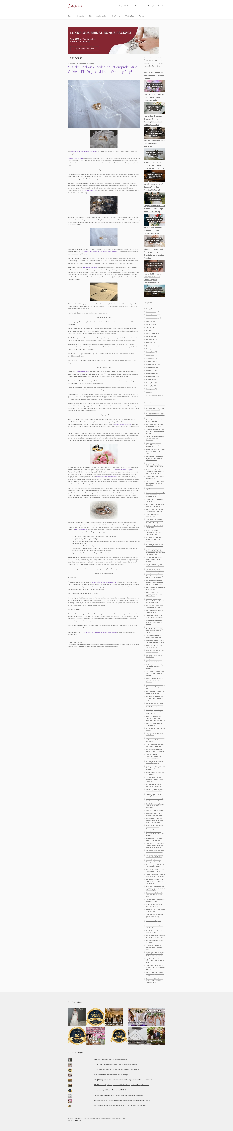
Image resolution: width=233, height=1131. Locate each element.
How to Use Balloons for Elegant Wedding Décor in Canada (154, 75)
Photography (149, 336)
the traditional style (83, 372)
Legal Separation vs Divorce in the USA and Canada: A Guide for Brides (155, 960)
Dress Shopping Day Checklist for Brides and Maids (155, 588)
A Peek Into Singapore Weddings (155, 810)
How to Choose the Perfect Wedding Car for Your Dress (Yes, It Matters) (155, 833)
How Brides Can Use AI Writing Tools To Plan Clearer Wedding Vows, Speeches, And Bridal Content (154, 629)
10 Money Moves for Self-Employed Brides (153, 515)
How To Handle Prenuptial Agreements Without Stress (154, 785)
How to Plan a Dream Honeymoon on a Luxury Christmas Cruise (155, 936)
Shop (120, 6)
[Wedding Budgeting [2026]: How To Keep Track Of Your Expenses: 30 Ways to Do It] (137, 1036)
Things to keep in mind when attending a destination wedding (154, 559)
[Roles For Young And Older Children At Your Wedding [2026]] (137, 1017)
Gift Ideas (148, 330)
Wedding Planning (151, 376)
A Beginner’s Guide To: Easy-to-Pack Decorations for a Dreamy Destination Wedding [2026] (122, 1100)
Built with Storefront (74, 1120)
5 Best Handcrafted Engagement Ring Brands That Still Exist (155, 745)
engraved (113, 644)
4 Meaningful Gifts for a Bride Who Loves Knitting (154, 646)
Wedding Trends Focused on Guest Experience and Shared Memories (154, 622)
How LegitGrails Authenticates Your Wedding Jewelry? (154, 762)
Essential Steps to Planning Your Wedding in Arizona (155, 900)
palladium (123, 644)
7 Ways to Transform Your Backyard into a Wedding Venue (155, 570)
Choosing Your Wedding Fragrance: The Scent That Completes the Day (153, 532)
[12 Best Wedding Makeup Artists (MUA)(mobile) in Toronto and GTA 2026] (95, 1017)
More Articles (116, 16)
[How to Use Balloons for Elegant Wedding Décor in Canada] (154, 86)
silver (82, 646)
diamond (96, 644)
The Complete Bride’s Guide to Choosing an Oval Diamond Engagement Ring (154, 980)
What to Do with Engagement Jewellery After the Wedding (154, 790)
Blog (90, 16)
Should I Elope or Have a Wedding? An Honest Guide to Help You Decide (154, 594)
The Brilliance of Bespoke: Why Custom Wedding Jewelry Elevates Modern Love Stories (154, 916)
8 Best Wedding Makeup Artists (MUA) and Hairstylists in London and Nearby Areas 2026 (121, 1105)
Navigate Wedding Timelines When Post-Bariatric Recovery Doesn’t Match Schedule (154, 820)
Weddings (148, 392)
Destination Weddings (152, 318)
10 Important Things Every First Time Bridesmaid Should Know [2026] (115, 1064)
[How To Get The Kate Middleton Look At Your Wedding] (77, 1017)
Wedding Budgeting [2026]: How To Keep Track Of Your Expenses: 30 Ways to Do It (119, 1095)
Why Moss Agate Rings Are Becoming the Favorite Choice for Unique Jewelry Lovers (155, 600)
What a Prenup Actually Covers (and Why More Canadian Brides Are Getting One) (155, 711)
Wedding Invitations (151, 364)
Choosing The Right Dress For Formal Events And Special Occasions (154, 680)
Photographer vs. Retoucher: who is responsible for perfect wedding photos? (155, 494)
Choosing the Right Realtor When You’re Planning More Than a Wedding (155, 767)
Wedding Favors (150, 361)
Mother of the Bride (151, 333)
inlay (117, 644)
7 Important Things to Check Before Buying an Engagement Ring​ (154, 947)
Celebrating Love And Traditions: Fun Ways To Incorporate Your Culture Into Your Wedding (155, 845)
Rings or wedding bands (75, 158)
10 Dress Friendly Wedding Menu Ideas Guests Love (155, 477)
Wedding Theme (150, 383)
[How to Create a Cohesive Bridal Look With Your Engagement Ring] (154, 108)
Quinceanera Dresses (152, 346)
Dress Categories (100, 16)
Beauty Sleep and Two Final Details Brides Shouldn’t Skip (154, 814)
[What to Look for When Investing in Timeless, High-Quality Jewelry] (154, 241)
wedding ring (100, 646)
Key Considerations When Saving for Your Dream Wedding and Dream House (155, 739)
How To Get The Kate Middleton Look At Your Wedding (110, 1059)
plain (127, 644)
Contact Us (161, 6)
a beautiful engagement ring (123, 424)
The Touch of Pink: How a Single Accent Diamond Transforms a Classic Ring (155, 483)
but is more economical (88, 190)
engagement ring (105, 644)
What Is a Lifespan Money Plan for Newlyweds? (154, 724)
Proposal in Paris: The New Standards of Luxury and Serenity (153, 539)
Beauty (148, 309)
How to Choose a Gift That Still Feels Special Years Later (154, 800)
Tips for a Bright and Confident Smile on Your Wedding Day (155, 865)
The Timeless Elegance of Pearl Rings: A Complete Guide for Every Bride (155, 673)
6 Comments (90, 63)
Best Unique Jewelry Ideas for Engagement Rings (154, 611)
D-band (91, 644)
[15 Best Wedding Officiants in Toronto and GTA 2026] (77, 1036)
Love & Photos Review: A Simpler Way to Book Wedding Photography (153, 187)
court (78, 644)
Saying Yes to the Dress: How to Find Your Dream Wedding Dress (155, 641)
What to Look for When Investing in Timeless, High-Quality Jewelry (153, 230)
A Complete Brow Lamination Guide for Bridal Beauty (154, 905)
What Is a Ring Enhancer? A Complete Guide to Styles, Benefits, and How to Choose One (155, 718)
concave (73, 644)
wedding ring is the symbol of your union (83, 151)
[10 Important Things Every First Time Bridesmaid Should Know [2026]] (156, 1017)
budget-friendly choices (90, 267)
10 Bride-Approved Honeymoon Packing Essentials (154, 500)
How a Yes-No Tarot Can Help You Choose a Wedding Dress (155, 870)
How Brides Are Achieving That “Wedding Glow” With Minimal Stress (154, 698)
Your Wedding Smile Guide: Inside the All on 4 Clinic (155, 931)
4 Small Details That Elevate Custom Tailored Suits (154, 661)
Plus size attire (150, 339)
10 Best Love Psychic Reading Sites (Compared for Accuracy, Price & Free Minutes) (154, 521)
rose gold (70, 646)
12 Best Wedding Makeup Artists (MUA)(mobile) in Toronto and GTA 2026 (116, 1069)
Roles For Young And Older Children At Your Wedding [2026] (112, 1075)
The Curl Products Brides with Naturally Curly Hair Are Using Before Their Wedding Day (154, 575)
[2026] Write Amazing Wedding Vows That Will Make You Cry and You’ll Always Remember (121, 1085)
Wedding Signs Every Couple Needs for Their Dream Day (154, 839)
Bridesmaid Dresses (151, 315)
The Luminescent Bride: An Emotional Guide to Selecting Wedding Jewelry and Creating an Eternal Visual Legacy (155, 551)
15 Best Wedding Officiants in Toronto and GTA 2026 (110, 1090)
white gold (108, 646)
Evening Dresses (150, 324)
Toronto (142, 16)
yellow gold (114, 646)
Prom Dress (149, 342)
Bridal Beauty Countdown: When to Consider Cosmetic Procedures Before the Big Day (155, 888)
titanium (87, 646)
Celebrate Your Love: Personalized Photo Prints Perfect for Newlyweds (153, 756)
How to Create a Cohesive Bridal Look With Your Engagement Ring (154, 97)
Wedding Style (150, 379)
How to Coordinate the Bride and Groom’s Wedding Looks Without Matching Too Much (155, 419)
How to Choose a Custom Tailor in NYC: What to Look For (155, 505)
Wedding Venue (150, 389)
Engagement (149, 321)
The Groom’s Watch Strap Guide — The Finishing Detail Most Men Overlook (154, 165)
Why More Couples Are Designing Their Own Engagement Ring (155, 510)
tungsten (93, 646)
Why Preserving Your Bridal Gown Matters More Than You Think (155, 851)
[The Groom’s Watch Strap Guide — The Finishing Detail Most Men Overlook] (154, 176)
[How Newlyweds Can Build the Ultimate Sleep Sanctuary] (154, 154)
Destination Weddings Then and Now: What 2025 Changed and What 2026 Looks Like (155, 705)
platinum (132, 644)
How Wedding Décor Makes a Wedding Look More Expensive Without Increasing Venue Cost (154, 582)
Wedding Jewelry (78, 642)
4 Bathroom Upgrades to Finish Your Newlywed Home (155, 651)
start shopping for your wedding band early (104, 582)
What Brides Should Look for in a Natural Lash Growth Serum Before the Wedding (155, 458)
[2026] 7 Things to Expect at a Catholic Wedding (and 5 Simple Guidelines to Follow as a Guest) (123, 1080)
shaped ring (77, 646)
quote (137, 644)
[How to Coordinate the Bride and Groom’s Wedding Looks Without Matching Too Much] (154, 133)
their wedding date (81, 530)
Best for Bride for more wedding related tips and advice (100, 632)
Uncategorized (150, 349)
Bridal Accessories (140, 6)
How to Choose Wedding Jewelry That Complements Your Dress (155, 545)
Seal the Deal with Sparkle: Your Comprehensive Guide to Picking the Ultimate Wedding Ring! (102, 69)
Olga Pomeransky (81, 63)
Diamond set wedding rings (122, 470)
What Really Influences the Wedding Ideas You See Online (154, 861)
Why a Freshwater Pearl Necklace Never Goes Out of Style (155, 692)
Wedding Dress (129, 6)
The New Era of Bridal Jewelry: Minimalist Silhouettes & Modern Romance (155, 967)
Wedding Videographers (154, 395)
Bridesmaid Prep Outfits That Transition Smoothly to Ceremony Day (154, 827)
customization (84, 644)
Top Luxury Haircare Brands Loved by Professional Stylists (154, 795)
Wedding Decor (150, 355)
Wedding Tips (151, 6)
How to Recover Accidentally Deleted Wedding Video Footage (155, 750)
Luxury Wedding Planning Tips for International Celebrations (154, 616)
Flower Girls (149, 327)
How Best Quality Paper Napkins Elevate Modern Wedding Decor (155, 606)
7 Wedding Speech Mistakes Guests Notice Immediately (153, 636)
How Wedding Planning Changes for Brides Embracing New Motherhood (155, 805)
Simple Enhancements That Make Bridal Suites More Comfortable (155, 875)
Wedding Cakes (150, 352)
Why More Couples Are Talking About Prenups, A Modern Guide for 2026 (155, 974)
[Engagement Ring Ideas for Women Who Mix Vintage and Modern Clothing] (154, 220)
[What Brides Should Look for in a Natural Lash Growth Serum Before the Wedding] (154, 266)
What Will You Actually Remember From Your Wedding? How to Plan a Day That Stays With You (155, 471)
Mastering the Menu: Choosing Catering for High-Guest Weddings (154, 666)
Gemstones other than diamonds (106, 477)
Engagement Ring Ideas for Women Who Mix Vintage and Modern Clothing (154, 209)
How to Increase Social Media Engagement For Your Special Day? (154, 894)
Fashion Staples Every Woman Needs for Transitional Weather (155, 565)
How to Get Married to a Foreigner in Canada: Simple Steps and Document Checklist (154, 464)
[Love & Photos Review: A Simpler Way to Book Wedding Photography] (154, 198)
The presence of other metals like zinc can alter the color (99, 251)
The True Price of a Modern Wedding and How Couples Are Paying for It (154, 779)
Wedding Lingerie (151, 370)
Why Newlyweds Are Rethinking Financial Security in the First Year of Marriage (154, 881)
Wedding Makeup (150, 373)
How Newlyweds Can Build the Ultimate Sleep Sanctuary (154, 143)
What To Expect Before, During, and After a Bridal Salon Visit (154, 856)
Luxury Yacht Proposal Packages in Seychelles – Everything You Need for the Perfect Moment (155, 954)
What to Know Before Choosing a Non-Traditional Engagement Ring (155, 686)
